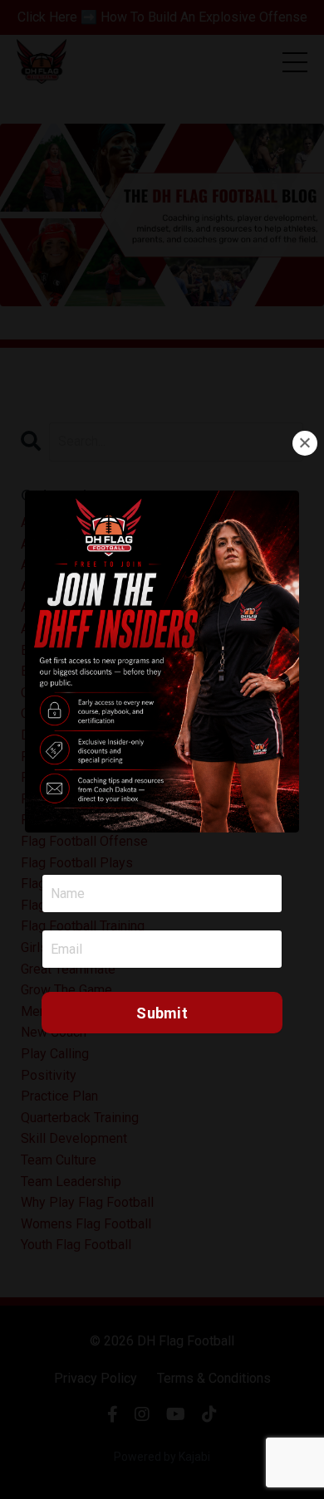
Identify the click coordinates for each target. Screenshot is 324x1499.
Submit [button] (162, 1013)
